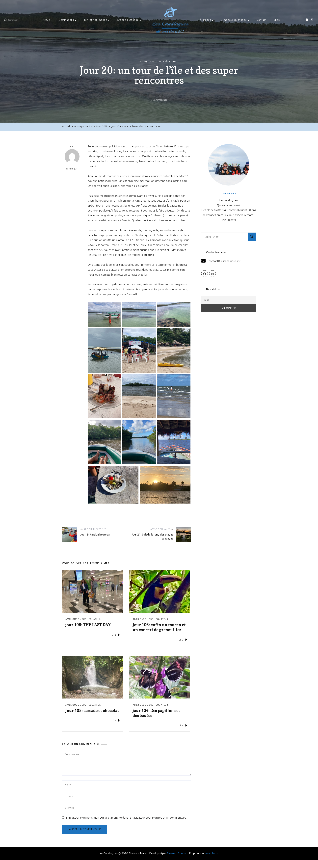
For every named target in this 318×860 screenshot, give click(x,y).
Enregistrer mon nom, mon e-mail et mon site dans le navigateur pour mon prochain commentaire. (126, 817)
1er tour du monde (95, 20)
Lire (114, 635)
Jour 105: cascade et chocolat (92, 710)
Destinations (66, 20)
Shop (277, 20)
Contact (261, 20)
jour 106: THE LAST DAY (88, 624)
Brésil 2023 (169, 62)
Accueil (47, 20)
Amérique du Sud (150, 62)
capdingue (72, 169)
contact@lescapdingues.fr (224, 261)
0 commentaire (159, 101)
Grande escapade (128, 20)
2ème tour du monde (234, 20)
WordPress (211, 853)
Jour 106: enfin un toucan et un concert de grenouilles (159, 627)
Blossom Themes (177, 853)
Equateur (95, 619)
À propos (205, 20)
